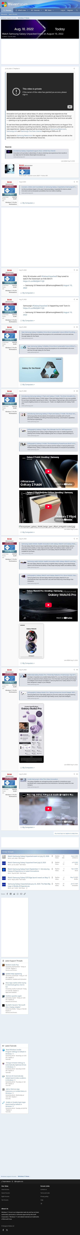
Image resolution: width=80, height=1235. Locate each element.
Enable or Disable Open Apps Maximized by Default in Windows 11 (16, 1104)
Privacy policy (44, 1196)
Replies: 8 (17, 68)
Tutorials (37, 10)
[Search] (77, 10)
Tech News (21, 858)
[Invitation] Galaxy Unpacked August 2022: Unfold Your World (34, 151)
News (49, 10)
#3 (77, 270)
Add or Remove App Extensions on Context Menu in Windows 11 (16, 1091)
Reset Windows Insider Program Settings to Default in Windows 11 (16, 1052)
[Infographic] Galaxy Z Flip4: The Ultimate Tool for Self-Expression (49, 429)
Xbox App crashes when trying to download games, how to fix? (16, 985)
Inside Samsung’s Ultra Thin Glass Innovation (42, 779)
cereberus (75, 858)
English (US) (19, 1181)
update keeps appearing (14, 974)
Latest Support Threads (14, 961)
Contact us (43, 1189)
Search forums (13, 14)
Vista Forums (5, 1189)
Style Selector (7, 1181)
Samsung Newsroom (58, 129)
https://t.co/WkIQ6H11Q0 (33, 281)
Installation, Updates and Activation (16, 979)
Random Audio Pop (12, 965)
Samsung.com (12, 131)
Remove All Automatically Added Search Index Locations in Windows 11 (16, 1078)
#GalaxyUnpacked (48, 276)
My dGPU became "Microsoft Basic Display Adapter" (15, 1006)
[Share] (74, 68)
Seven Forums (5, 1193)
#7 (77, 539)
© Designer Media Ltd (7, 1226)
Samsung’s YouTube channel (31, 131)
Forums (8, 10)
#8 (77, 670)
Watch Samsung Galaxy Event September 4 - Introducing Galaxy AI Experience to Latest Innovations (28, 870)
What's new (22, 10)
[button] (27, 10)
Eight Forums (5, 1196)
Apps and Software (11, 992)
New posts (4, 14)
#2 (77, 182)
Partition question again (14, 996)
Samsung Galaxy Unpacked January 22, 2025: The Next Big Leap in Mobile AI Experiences (29, 885)
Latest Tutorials (10, 1046)
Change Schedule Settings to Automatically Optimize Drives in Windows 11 (16, 1065)
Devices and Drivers (11, 970)
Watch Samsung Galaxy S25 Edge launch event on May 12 (29, 877)
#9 (77, 774)
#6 (77, 391)
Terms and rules (45, 1193)
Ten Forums (4, 1200)
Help (41, 1200)
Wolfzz (76, 879)
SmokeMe (75, 885)
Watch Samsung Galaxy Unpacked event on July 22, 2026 (28, 856)
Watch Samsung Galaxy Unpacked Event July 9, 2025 (27, 862)
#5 (77, 327)
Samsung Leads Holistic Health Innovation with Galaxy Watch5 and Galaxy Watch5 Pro (51, 544)
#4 (77, 299)
